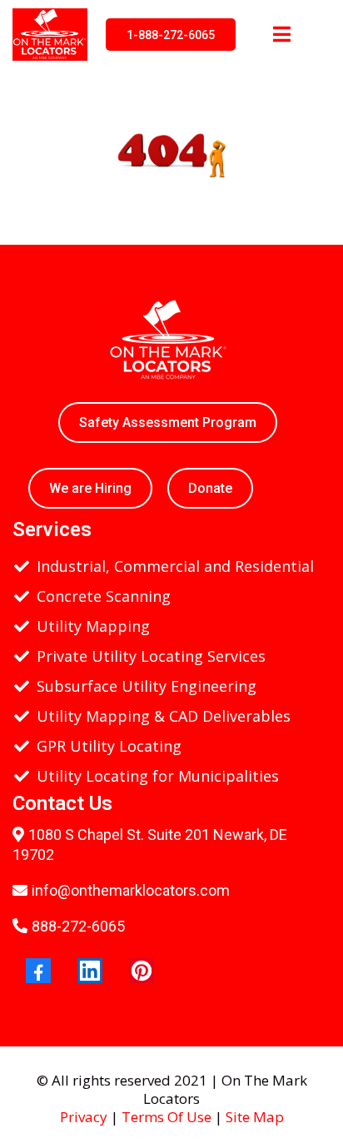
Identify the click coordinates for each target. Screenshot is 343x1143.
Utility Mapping (93, 626)
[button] (279, 34)
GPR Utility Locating (109, 746)
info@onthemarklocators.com (131, 890)
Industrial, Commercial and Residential (175, 566)
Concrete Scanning (104, 596)
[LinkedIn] (90, 970)
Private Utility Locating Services (151, 656)
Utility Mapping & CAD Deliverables (164, 716)
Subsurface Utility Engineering (146, 686)
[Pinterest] (141, 970)
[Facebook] (38, 970)
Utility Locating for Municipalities (158, 776)
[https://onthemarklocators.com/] (49, 33)
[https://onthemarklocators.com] (167, 338)
